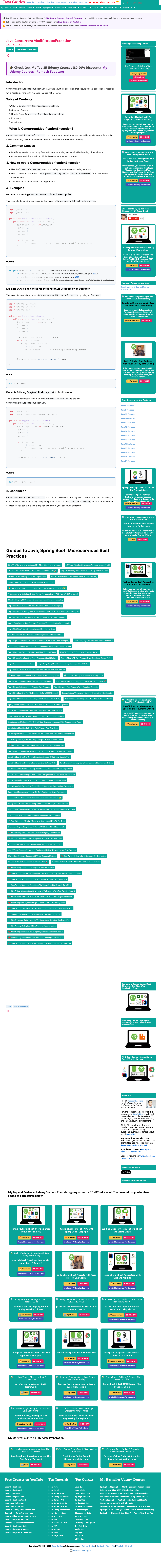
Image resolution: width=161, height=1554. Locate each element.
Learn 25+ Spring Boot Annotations (20, 1510)
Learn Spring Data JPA (14, 1497)
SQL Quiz (79, 1532)
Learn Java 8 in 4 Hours (14, 1506)
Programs (108, 8)
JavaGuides (138, 1114)
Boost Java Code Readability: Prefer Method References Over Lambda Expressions (40, 786)
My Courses (5, 8)
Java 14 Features (128, 431)
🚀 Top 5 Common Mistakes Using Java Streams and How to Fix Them (36, 821)
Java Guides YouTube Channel (134, 1145)
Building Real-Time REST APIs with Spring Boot (120, 1490)
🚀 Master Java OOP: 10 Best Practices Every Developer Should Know (36, 745)
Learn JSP (52, 1526)
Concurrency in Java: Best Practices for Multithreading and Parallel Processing (39, 646)
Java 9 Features (127, 410)
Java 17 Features (128, 444)
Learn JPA (52, 1519)
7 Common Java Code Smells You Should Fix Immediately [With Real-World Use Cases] (43, 594)
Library (30, 8)
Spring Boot (47, 8)
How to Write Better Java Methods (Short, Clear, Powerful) (74, 576)
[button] (7, 55)
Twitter (142, 1156)
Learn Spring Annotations (59, 1510)
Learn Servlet (54, 1529)
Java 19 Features (128, 452)
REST (38, 8)
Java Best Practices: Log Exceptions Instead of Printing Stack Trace (86, 762)
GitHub (132, 1158)
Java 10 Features (128, 414)
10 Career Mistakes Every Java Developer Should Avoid (88, 565)
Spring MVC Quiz (82, 1503)
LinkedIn (124, 1158)
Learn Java (53, 1487)
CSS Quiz (79, 1536)
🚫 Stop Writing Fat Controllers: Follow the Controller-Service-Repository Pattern (40, 896)
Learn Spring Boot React (15, 1500)
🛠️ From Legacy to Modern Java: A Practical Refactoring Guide (33, 675)
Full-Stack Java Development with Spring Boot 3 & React (124, 1497)
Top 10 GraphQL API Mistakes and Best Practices (93, 640)
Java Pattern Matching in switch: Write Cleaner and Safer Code (33, 728)
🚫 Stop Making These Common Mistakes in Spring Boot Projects (34, 832)
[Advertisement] (61, 527)
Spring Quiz (80, 1500)
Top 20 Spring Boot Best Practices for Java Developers (30, 681)
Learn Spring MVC (12, 1493)
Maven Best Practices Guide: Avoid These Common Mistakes (32, 856)
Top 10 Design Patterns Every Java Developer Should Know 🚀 (81, 681)
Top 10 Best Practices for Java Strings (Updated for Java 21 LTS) (34, 698)
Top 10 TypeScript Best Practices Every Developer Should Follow (63, 663)
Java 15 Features (128, 435)
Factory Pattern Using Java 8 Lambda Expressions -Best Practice (87, 693)
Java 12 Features (128, 423)
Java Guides (57, 1546)
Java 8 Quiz (80, 1490)
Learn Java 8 (53, 1490)
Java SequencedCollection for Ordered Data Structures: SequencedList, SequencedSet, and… (45, 722)
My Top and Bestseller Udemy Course (136, 1150)
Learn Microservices (57, 1513)
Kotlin (117, 8)
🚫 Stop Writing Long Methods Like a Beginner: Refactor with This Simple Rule (40, 908)
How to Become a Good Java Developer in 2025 (79, 652)
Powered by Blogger (82, 1550)
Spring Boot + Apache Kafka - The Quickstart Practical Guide (126, 1506)
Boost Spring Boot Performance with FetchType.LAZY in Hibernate (35, 710)
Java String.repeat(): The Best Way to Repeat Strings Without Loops (35, 739)
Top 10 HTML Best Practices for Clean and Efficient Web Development (36, 669)
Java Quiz (79, 1487)
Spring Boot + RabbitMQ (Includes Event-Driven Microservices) (127, 1510)
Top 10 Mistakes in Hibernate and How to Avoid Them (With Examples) (37, 617)
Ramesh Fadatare (135, 1101)
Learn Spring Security (57, 1503)
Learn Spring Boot (13, 1487)
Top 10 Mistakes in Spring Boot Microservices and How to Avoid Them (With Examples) (43, 611)
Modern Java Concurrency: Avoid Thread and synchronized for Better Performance (41, 774)
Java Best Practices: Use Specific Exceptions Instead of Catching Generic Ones (39, 757)
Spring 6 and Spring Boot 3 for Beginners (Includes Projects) (125, 1487)
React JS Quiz (81, 1526)
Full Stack (71, 8)
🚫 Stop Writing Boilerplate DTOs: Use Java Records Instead (32, 925)
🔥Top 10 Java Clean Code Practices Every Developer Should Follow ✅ (37, 588)
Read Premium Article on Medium (135, 287)
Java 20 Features (128, 457)
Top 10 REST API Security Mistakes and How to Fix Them (31, 629)
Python (125, 8)
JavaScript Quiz (82, 1519)
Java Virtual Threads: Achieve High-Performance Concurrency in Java (36, 716)
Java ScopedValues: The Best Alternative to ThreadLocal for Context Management (41, 733)
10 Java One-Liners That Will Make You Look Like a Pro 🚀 (32, 570)
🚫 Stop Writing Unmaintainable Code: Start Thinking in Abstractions (35, 937)
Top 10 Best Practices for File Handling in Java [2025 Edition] (33, 693)
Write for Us (126, 289)
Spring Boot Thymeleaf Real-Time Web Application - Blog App (126, 1513)
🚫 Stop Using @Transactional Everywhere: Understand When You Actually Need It (41, 891)
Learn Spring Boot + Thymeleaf (18, 1532)
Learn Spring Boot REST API (17, 1519)
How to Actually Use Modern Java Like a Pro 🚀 (28, 861)
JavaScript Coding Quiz (85, 1523)
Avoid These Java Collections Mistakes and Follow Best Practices (34, 815)
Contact (100, 1546)
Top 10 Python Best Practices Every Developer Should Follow (32, 658)
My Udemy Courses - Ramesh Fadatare (64, 18)
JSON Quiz (79, 1539)
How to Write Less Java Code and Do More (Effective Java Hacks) (34, 565)
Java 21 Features (128, 461)
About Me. (130, 1134)
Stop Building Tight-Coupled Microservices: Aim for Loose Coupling (35, 599)
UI (89, 8)
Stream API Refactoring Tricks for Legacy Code (27, 576)
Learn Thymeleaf (55, 1536)
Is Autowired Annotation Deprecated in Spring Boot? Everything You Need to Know (41, 809)
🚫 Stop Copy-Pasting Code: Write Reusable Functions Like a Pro (34, 914)
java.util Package (26, 49)
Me (132, 8)
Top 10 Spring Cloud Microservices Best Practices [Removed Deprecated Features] (40, 751)
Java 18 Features (128, 448)
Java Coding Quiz (82, 1493)
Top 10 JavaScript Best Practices (21, 663)
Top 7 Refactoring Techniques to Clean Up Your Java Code (84, 570)
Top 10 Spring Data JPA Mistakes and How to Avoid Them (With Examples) (38, 640)
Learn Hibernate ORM (57, 1523)
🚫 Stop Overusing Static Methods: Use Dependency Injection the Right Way (39, 920)
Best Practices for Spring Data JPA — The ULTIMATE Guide (88, 698)
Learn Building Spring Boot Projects (20, 1516)
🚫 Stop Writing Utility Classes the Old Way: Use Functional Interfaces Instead (39, 943)
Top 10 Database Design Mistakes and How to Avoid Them (32, 652)
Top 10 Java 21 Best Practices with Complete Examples (76, 687)
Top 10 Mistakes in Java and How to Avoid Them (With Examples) (35, 605)
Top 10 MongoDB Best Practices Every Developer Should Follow (86, 658)
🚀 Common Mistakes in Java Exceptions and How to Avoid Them (35, 838)
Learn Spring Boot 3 (13, 1490)
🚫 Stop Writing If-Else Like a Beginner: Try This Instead (83, 856)
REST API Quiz (81, 1516)
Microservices (60, 8)
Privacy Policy (88, 1546)
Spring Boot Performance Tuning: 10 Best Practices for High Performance (37, 792)
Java (14, 8)
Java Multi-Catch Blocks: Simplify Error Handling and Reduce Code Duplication (40, 768)
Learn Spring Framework (58, 1497)
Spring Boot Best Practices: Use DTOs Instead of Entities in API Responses (38, 704)
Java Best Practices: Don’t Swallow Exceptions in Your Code (32, 762)
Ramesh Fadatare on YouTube (94, 25)
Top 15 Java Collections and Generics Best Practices (29, 687)
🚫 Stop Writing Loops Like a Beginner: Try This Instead (31, 867)
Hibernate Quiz (81, 1510)
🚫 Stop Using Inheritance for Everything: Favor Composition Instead (35, 931)
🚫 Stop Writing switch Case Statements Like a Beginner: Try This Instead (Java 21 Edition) (44, 873)
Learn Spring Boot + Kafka (16, 1526)
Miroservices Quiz (83, 1513)
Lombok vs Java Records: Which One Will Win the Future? (76, 861)
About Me (110, 1546)
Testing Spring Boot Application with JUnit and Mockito (123, 1500)
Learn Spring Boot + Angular (17, 1529)
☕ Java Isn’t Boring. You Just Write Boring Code (83, 675)
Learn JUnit (53, 1532)
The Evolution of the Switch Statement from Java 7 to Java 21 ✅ (35, 797)
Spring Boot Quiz (82, 1497)
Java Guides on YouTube (69, 22)
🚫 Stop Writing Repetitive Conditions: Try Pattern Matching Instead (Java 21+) (39, 885)
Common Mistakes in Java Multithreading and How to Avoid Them (35, 844)
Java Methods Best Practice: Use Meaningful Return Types (31, 582)
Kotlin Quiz (80, 1529)
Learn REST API (55, 1516)
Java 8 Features (127, 406)
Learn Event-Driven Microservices (19, 1523)
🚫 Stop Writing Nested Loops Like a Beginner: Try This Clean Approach (37, 879)
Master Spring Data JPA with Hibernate (116, 1503)
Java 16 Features (128, 440)
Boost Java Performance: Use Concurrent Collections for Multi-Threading (37, 780)
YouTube (82, 8)
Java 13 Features (128, 427)
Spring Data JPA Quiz (84, 1506)
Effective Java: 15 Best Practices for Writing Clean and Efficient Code (35, 634)
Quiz (95, 8)
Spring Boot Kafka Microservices (19, 1513)
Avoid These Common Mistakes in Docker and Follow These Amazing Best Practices (42, 850)
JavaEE (21, 8)
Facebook (150, 1156)
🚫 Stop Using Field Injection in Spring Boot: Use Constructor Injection (36, 902)
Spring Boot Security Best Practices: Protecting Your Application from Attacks (39, 623)
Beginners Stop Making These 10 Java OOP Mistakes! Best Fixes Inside (36, 826)
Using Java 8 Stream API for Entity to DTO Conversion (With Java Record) (38, 803)
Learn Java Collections (14, 1503)
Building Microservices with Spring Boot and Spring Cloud (124, 1493)
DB (101, 8)
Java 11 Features (128, 418)
